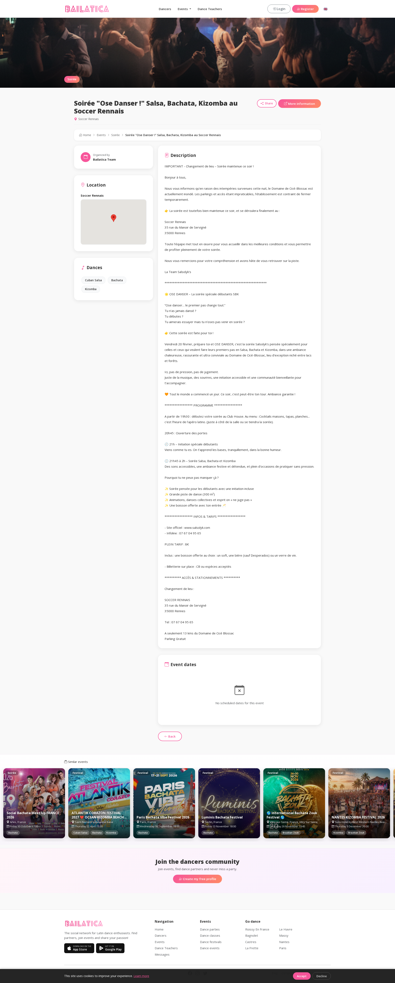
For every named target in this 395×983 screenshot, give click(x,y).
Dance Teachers (210, 9)
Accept (302, 976)
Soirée (115, 135)
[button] (113, 218)
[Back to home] (87, 8)
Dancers (165, 9)
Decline (321, 976)
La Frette (251, 948)
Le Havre (285, 929)
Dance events (210, 948)
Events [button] (183, 9)
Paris (282, 948)
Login (280, 9)
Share (269, 103)
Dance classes (210, 935)
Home (86, 135)
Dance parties (210, 929)
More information (301, 104)
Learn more (141, 976)
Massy (283, 935)
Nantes (284, 942)
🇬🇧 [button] (326, 9)
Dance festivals (211, 942)
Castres (250, 942)
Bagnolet (251, 935)
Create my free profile (199, 879)
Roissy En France (257, 929)
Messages (162, 954)
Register (307, 9)
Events (101, 135)
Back (171, 736)
